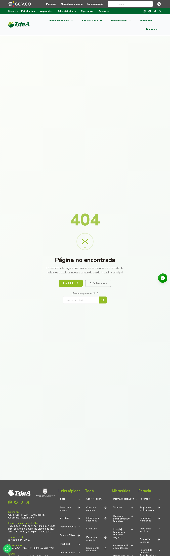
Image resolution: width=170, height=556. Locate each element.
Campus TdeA (67, 535)
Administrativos (67, 11)
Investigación (119, 20)
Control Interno (67, 552)
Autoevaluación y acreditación (121, 546)
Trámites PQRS (68, 526)
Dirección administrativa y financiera (121, 519)
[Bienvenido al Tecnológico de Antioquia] (31, 492)
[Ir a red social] (10, 502)
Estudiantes (28, 11)
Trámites (117, 507)
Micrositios (146, 20)
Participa (51, 4)
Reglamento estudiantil (92, 549)
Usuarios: (13, 11)
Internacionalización (123, 498)
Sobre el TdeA (90, 20)
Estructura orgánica (91, 538)
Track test (65, 544)
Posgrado (145, 498)
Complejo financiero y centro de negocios (119, 533)
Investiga (64, 518)
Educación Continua (145, 540)
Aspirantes (46, 11)
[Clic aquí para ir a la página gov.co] (19, 4)
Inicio (62, 498)
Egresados (87, 11)
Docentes (103, 11)
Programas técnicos (145, 530)
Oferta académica (59, 20)
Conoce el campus (91, 508)
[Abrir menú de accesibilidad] (159, 4)
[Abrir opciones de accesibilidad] (162, 278)
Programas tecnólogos (145, 519)
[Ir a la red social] (144, 11)
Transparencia (95, 4)
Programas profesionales (147, 508)
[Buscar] (112, 4)
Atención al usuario (71, 4)
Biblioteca (152, 29)
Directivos (91, 528)
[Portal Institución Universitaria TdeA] (19, 24)
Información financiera (92, 519)
